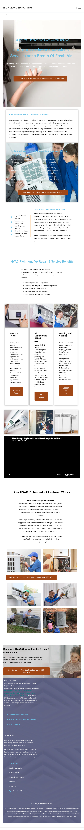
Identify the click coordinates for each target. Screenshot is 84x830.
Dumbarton (24, 695)
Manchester (8, 693)
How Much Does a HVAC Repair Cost (22, 719)
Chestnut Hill (18, 690)
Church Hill (15, 693)
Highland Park (8, 690)
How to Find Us (14, 724)
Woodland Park (27, 690)
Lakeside (17, 695)
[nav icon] (79, 8)
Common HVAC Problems (18, 715)
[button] (21, 714)
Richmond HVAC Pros (18, 7)
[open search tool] (76, 8)
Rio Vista (11, 695)
